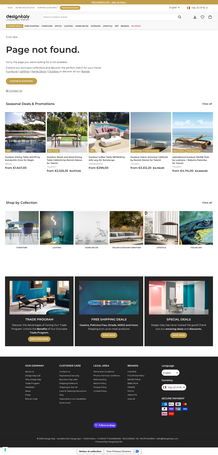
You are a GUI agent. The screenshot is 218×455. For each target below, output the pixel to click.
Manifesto (30, 387)
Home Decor (38, 71)
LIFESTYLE (107, 26)
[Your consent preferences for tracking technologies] (5, 450)
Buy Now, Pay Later (68, 379)
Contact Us (64, 371)
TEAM (10, 8)
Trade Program (32, 383)
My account (65, 402)
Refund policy (100, 379)
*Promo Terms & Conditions (106, 375)
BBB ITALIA (133, 383)
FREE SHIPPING (31, 26)
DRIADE (131, 387)
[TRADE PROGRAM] (39, 297)
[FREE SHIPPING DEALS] (109, 297)
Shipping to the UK (68, 387)
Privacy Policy (100, 387)
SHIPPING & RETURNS (47, 8)
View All (131, 399)
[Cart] (210, 17)
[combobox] (113, 17)
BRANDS (125, 26)
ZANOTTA (132, 395)
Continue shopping (21, 81)
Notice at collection (90, 451)
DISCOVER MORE (39, 339)
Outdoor (53, 71)
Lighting (24, 71)
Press (27, 395)
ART (116, 26)
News (28, 391)
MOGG (131, 391)
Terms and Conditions (103, 371)
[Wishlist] (202, 17)
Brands (85, 71)
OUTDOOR (95, 26)
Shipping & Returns (68, 383)
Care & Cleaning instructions (72, 391)
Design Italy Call (32, 375)
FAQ (61, 395)
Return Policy (99, 383)
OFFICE (58, 26)
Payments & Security (69, 375)
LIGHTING (68, 26)
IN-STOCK (136, 26)
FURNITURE (47, 26)
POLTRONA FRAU (136, 375)
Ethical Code (31, 399)
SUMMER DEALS (14, 26)
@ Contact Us (14, 90)
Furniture (12, 71)
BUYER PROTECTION (25, 8)
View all (207, 103)
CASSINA (132, 371)
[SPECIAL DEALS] (179, 297)
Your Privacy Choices (118, 451)
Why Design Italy (33, 379)
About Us (29, 371)
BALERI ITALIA (134, 379)
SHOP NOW (109, 335)
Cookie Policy (100, 391)
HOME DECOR (81, 26)
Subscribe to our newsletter (72, 399)
